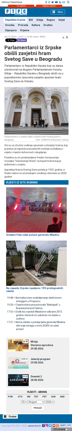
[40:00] (18, 380)
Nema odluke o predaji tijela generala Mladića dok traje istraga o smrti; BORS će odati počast (36, 325)
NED (62, 396)
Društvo (48, 25)
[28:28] (18, 345)
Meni (60, 12)
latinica (6, 2)
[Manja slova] (63, 37)
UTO (20, 396)
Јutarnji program (40, 359)
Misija (34, 341)
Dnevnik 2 (36, 376)
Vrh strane (60, 429)
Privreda (23, 25)
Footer (12, 416)
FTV (69, 425)
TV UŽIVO (21, 6)
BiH (31, 19)
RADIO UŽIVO (49, 6)
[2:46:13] (18, 362)
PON (10, 396)
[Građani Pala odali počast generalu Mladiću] (36, 208)
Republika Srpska (15, 19)
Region (51, 19)
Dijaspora (11, 30)
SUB (53, 396)
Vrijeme (24, 30)
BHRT (63, 425)
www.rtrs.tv (34, 425)
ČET (36, 396)
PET (44, 396)
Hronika (10, 25)
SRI (28, 396)
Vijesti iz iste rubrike (22, 182)
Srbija (39, 19)
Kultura (36, 25)
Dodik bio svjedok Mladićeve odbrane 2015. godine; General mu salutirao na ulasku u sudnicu (35, 315)
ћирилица (16, 2)
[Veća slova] (67, 37)
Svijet (61, 19)
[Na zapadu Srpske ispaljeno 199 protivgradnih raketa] (36, 261)
